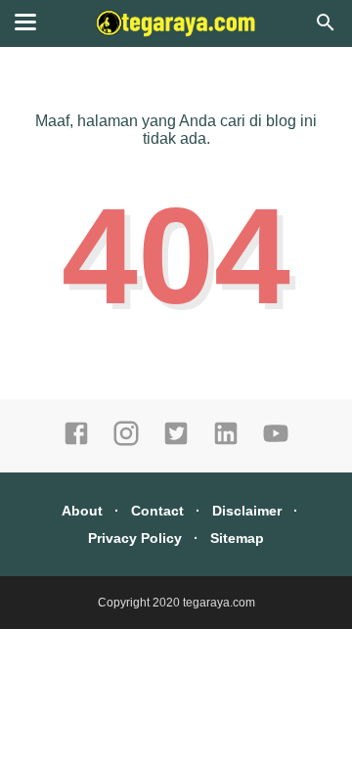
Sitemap (237, 538)
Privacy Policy (135, 538)
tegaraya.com (219, 602)
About (82, 510)
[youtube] (275, 442)
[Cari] (325, 28)
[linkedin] (226, 442)
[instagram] (126, 442)
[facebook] (76, 442)
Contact (157, 510)
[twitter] (176, 442)
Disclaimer (247, 510)
